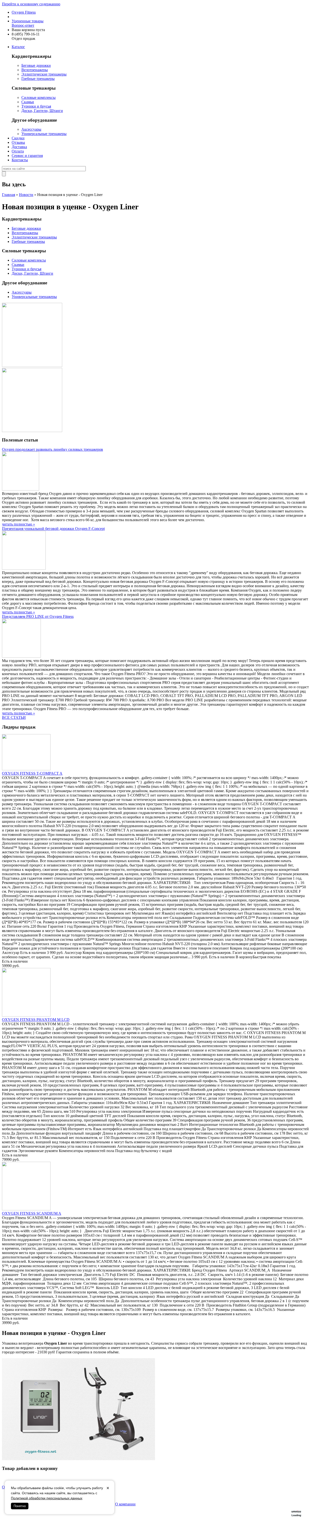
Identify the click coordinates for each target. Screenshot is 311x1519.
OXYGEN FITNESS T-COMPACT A (32, 773)
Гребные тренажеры (38, 78)
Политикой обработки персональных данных (46, 1498)
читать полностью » (18, 524)
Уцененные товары (27, 21)
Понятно (20, 1506)
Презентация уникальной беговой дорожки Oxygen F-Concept (53, 528)
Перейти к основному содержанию (31, 4)
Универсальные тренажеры (44, 134)
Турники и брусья (36, 106)
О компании (125, 1504)
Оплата (18, 151)
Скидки (18, 138)
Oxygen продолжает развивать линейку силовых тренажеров (52, 449)
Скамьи (27, 102)
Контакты (20, 160)
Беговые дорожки (36, 65)
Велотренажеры (34, 70)
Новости (26, 195)
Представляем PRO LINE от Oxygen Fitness (38, 616)
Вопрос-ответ (23, 25)
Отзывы (18, 142)
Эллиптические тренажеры (44, 74)
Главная (8, 195)
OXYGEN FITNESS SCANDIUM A (31, 1213)
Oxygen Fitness (24, 12)
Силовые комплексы (38, 97)
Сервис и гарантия (27, 155)
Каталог (18, 47)
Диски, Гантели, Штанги (42, 111)
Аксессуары (31, 129)
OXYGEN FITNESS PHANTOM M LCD (35, 1020)
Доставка (19, 147)
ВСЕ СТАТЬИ (14, 717)
